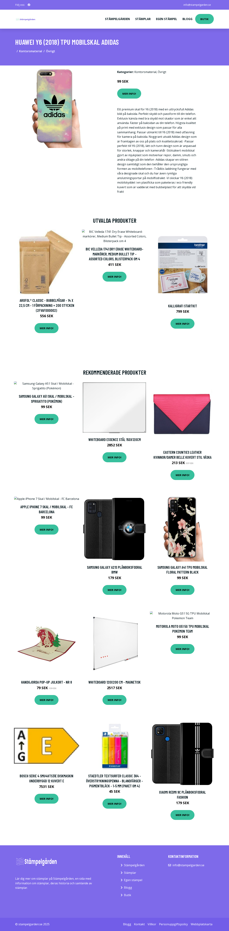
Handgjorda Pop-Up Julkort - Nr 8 (46, 682)
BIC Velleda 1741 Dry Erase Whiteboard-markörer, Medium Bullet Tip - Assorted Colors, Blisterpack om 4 (114, 254)
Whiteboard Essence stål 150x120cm (114, 439)
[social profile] (29, 4)
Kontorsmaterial (30, 51)
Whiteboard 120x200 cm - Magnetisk (114, 682)
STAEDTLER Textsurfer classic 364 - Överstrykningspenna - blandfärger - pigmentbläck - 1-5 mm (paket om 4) (114, 781)
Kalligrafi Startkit (182, 306)
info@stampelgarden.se (197, 4)
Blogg (187, 19)
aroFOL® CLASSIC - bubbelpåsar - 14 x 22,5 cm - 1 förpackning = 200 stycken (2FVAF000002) (46, 305)
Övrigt (50, 51)
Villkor (152, 924)
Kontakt (139, 924)
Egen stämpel (166, 19)
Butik (204, 19)
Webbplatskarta (201, 924)
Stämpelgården (117, 19)
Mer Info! (129, 93)
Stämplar (143, 19)
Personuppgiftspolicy (173, 924)
